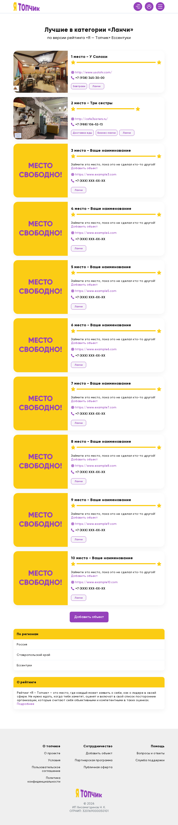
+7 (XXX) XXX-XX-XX (90, 181)
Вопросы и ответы (151, 753)
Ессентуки (24, 665)
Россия (22, 644)
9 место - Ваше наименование (101, 499)
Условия (54, 760)
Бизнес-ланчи (106, 132)
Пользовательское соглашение (46, 769)
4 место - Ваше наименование (101, 208)
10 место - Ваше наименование (102, 558)
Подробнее (25, 703)
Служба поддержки (150, 760)
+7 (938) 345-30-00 (89, 78)
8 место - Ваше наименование (101, 441)
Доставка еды (82, 132)
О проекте (52, 753)
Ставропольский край (33, 655)
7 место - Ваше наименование (101, 383)
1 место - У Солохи (89, 56)
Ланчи (96, 86)
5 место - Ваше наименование (101, 266)
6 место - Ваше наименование (101, 325)
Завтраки (79, 86)
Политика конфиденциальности (44, 779)
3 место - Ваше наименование (101, 150)
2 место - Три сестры (91, 103)
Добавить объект (84, 168)
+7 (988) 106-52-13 (89, 124)
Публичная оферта (98, 767)
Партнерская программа (93, 760)
